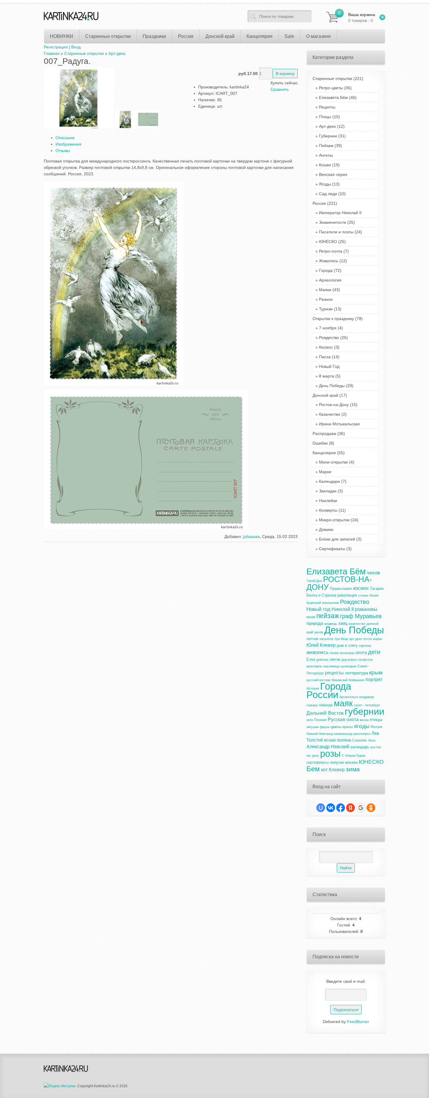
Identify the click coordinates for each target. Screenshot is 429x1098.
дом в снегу (347, 645)
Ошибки (323, 443)
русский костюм (318, 680)
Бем (313, 769)
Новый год (318, 609)
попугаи (337, 762)
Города (326, 270)
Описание (65, 137)
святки (334, 660)
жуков (318, 632)
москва (351, 762)
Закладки (327, 491)
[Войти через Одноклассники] (371, 807)
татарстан (365, 659)
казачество (357, 623)
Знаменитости (332, 222)
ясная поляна (337, 740)
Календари (329, 481)
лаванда (326, 705)
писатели (326, 639)
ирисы (347, 727)
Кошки (325, 164)
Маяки (325, 289)
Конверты (328, 510)
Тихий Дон (314, 581)
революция (347, 595)
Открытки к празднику (338, 318)
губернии (364, 711)
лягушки (312, 727)
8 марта (326, 376)
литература (356, 673)
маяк (343, 703)
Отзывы (62, 150)
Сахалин (359, 740)
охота (361, 652)
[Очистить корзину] (382, 17)
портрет (373, 679)
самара (312, 705)
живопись (317, 652)
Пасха (325, 356)
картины (365, 645)
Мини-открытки (333, 462)
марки (377, 639)
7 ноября (327, 328)
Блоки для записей (337, 539)
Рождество (329, 337)
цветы (336, 727)
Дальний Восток (324, 713)
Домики (326, 529)
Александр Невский (327, 746)
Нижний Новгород (319, 733)
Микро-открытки (334, 519)
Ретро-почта (330, 251)
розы (330, 753)
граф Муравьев (361, 616)
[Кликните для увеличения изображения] (79, 98)
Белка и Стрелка (321, 595)
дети (374, 652)
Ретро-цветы (331, 87)
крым (376, 672)
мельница (347, 653)
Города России (328, 690)
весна (364, 720)
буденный (313, 602)
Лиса (371, 740)
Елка (310, 659)
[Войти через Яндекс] (350, 807)
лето (309, 720)
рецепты (334, 672)
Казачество (329, 414)
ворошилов (330, 602)
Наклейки (328, 500)
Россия (325, 203)
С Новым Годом (353, 755)
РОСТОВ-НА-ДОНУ (339, 583)
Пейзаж (326, 145)
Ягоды (325, 184)
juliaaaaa (251, 536)
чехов (373, 573)
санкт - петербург (367, 705)
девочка (322, 659)
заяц (343, 623)
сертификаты (317, 762)
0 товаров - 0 (361, 17)
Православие (341, 589)
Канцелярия (329, 452)
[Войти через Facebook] (340, 807)
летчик (312, 639)
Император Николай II (340, 212)
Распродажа (329, 433)
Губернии (328, 136)
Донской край (330, 395)
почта (367, 639)
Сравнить (280, 89)
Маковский (340, 680)
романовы (366, 609)
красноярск (361, 733)
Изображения (68, 144)
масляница (331, 666)
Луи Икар (341, 639)
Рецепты (327, 107)
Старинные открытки (338, 78)
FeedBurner (358, 1021)
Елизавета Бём (333, 97)
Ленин (374, 595)
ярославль (314, 666)
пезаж (334, 653)
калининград (343, 733)
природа (314, 623)
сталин (363, 595)
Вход (76, 47)
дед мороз (349, 659)
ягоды (361, 726)
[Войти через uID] (320, 807)
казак (310, 617)
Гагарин (377, 588)
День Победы (332, 385)
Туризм (326, 309)
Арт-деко (327, 126)
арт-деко (355, 639)
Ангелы (326, 155)
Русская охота (343, 719)
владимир (366, 697)
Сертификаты (332, 548)
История (312, 688)
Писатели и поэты (336, 232)
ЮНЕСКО (328, 241)
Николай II (343, 609)
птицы (376, 719)
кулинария (348, 666)
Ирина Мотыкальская (339, 424)
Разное (326, 299)
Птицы (325, 116)
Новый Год (329, 366)
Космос (326, 347)
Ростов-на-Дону (334, 404)
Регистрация (56, 47)
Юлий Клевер (321, 645)
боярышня (356, 680)
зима (353, 769)
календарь (359, 747)
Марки (325, 471)
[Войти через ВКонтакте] (330, 807)
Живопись (328, 260)
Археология (330, 280)
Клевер (337, 769)
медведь (330, 623)
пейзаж (327, 616)
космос (361, 588)
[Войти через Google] (360, 807)
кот (324, 769)
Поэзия (320, 720)
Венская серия (333, 174)
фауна (324, 727)
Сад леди (328, 193)
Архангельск (348, 697)
